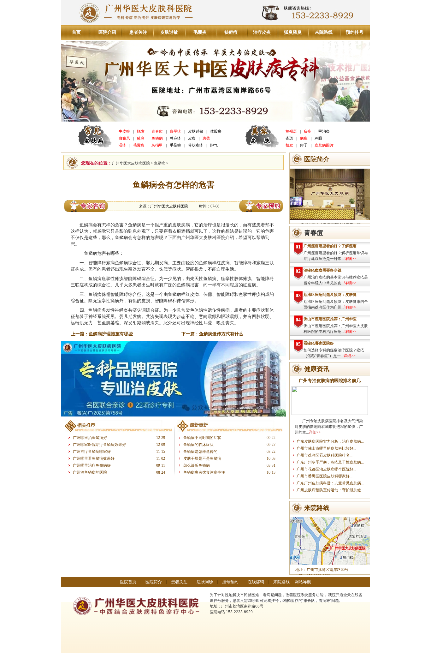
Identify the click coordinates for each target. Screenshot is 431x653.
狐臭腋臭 (293, 32)
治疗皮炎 (262, 32)
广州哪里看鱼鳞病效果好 (94, 458)
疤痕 (304, 138)
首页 (76, 32)
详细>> (350, 258)
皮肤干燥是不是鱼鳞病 (202, 458)
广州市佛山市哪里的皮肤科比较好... (326, 448)
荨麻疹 (175, 138)
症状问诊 (205, 581)
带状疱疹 (195, 145)
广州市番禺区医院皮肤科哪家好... (324, 476)
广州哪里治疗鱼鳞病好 (92, 465)
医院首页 (128, 581)
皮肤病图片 (324, 145)
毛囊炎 (200, 32)
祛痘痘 (231, 32)
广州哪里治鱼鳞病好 (90, 437)
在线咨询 (256, 581)
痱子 (304, 145)
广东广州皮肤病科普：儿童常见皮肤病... (330, 483)
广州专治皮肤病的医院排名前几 (330, 380)
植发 (289, 145)
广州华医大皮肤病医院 (131, 163)
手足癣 (175, 145)
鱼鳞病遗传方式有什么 (221, 334)
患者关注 (138, 32)
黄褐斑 (291, 131)
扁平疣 (175, 131)
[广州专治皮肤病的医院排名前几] (330, 413)
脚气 (214, 145)
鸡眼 (318, 138)
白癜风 (124, 138)
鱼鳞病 (157, 138)
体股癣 (215, 131)
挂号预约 (230, 581)
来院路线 (324, 32)
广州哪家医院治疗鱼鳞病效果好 (99, 444)
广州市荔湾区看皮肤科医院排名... (324, 455)
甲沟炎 (324, 131)
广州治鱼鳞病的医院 (90, 472)
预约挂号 (354, 32)
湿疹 (122, 145)
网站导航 (303, 581)
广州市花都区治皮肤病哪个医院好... (326, 469)
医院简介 (153, 581)
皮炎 (192, 138)
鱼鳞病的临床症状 (198, 444)
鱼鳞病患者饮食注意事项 (204, 472)
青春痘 (157, 131)
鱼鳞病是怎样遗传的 (200, 451)
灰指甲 (157, 145)
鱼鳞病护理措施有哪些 (111, 334)
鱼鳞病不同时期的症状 (202, 437)
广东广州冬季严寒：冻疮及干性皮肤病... (330, 462)
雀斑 (289, 138)
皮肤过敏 (169, 32)
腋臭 (141, 138)
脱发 (141, 131)
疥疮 (307, 131)
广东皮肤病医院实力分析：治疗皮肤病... (330, 441)
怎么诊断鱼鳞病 (196, 465)
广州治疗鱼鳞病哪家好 (92, 451)
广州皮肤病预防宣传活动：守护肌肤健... (330, 490)
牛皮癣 (124, 131)
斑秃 (206, 138)
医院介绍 (107, 32)
